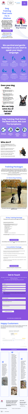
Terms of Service (5, 294)
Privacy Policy (9, 294)
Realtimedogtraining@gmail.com (18, 2)
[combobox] (3, 286)
